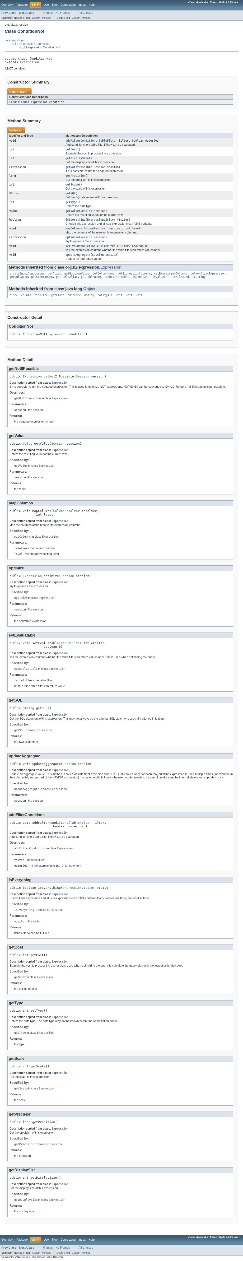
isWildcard (180, 277)
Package (22, 4)
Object (89, 289)
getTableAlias (67, 277)
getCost (71, 149)
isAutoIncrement (116, 277)
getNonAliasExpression (208, 273)
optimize (72, 237)
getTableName (91, 277)
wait (119, 295)
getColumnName (103, 273)
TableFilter (108, 140)
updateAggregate (77, 254)
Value (13, 211)
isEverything (75, 219)
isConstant (140, 277)
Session (99, 167)
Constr (36, 17)
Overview (7, 4)
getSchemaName (42, 277)
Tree (55, 4)
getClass (57, 295)
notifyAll (105, 295)
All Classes (86, 12)
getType (71, 202)
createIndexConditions (26, 273)
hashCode (74, 295)
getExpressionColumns (134, 273)
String (14, 193)
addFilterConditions (81, 140)
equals (26, 295)
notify (89, 295)
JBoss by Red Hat (31, 1257)
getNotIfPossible (78, 167)
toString (199, 277)
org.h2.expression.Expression (31, 44)
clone (13, 295)
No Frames (63, 12)
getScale (72, 184)
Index (82, 4)
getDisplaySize (77, 158)
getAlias (54, 273)
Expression (29, 62)
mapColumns (73, 228)
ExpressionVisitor (101, 219)
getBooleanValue (76, 273)
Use (46, 4)
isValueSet (160, 277)
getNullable (18, 277)
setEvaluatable (77, 246)
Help (92, 4)
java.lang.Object (15, 40)
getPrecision (75, 175)
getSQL (70, 193)
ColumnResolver (95, 228)
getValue (72, 211)
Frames (48, 12)
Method (46, 17)
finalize (41, 295)
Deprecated (68, 4)
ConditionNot (19, 102)
